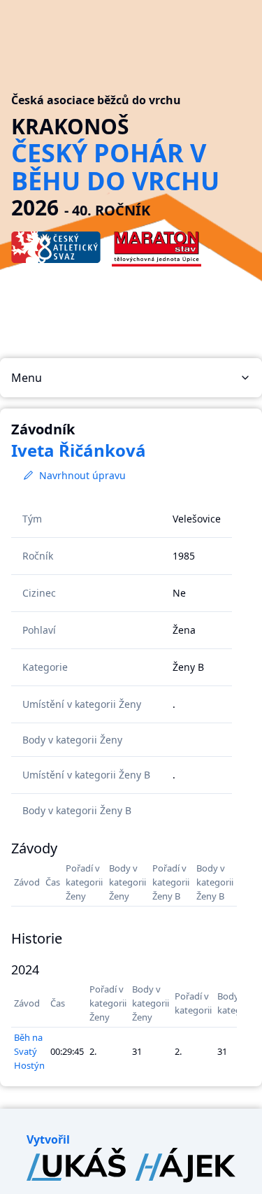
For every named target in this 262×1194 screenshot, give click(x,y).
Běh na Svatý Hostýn (29, 1051)
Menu (26, 377)
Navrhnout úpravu (82, 475)
